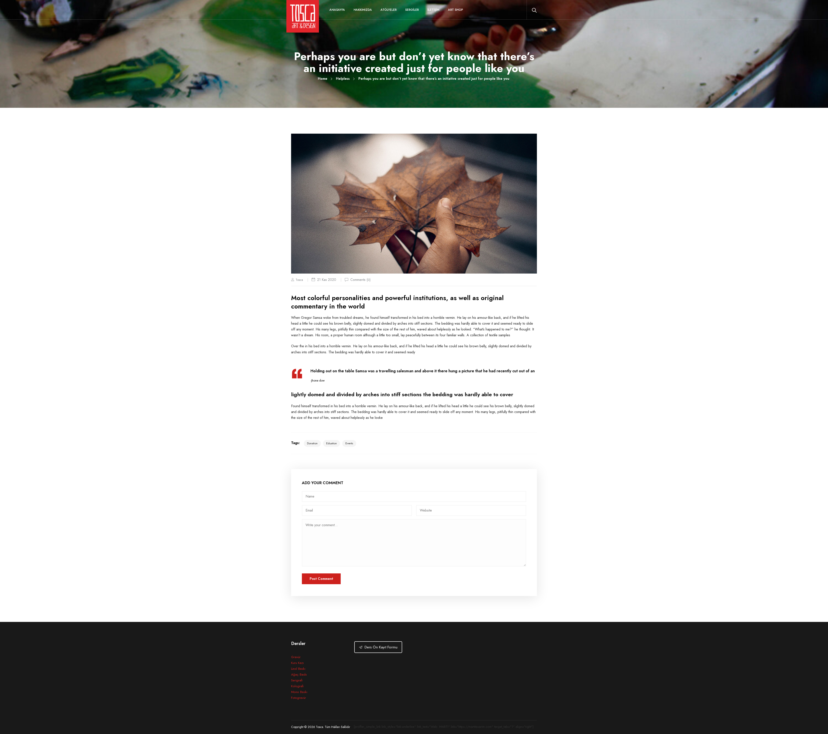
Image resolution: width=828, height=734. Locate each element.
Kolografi (297, 686)
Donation (312, 443)
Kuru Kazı (297, 662)
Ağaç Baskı (299, 674)
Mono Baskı (299, 692)
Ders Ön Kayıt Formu (380, 647)
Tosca (299, 280)
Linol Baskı (298, 668)
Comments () (360, 279)
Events (349, 443)
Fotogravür (298, 697)
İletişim (433, 10)
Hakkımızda (363, 10)
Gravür (296, 657)
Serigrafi (297, 680)
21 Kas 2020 (326, 279)
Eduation (331, 443)
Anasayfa (337, 10)
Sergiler (412, 10)
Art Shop (455, 10)
